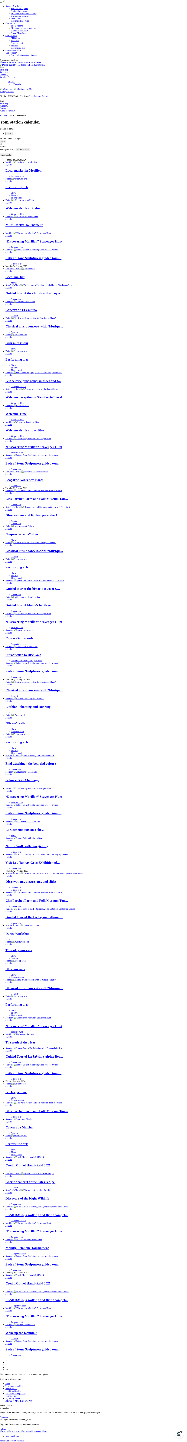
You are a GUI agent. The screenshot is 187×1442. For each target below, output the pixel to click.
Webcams (15, 40)
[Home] (4, 1)
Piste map (4, 70)
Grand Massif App (19, 33)
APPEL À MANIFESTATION (19, 1401)
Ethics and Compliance (15, 1393)
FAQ (7, 1383)
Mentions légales (12, 1436)
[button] (10, 82)
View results (6, 155)
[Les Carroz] (14, 1431)
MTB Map (15, 38)
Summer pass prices (19, 8)
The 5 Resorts (17, 26)
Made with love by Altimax (12, 1441)
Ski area (14, 45)
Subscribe (4, 1429)
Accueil (3, 115)
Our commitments (13, 50)
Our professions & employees (24, 55)
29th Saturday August (38, 96)
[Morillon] (26, 1431)
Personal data (11, 1388)
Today (9, 134)
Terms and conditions (14, 1386)
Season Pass (16, 18)
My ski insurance (12, 1398)
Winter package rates (20, 21)
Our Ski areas (11, 35)
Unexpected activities (20, 16)
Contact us (4, 1417)
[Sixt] (44, 1431)
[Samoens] (36, 1431)
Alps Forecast (17, 43)
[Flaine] (4, 1431)
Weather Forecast (7, 77)
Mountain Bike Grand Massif (23, 13)
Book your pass (7, 91)
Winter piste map (18, 48)
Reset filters (24, 150)
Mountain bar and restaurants (23, 28)
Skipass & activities (13, 6)
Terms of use (11, 1396)
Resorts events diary (19, 31)
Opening (4, 75)
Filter (3, 141)
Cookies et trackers (13, 1391)
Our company (11, 53)
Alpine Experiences (19, 11)
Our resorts (10, 23)
